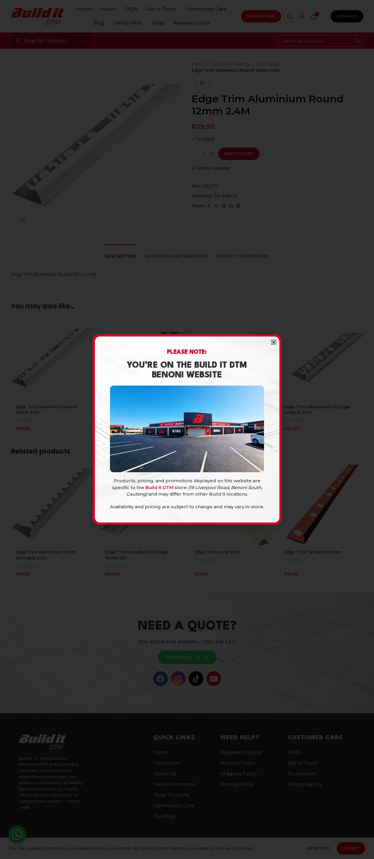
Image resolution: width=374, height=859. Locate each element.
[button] (273, 342)
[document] (187, 429)
